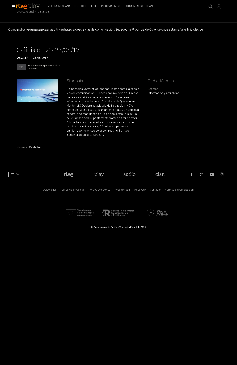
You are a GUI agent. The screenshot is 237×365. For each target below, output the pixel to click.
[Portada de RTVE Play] (28, 6)
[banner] (31, 6)
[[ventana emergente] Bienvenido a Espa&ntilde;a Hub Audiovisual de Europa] (157, 217)
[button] (12, 6)
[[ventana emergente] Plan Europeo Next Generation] (79, 217)
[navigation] (122, 6)
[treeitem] (59, 6)
